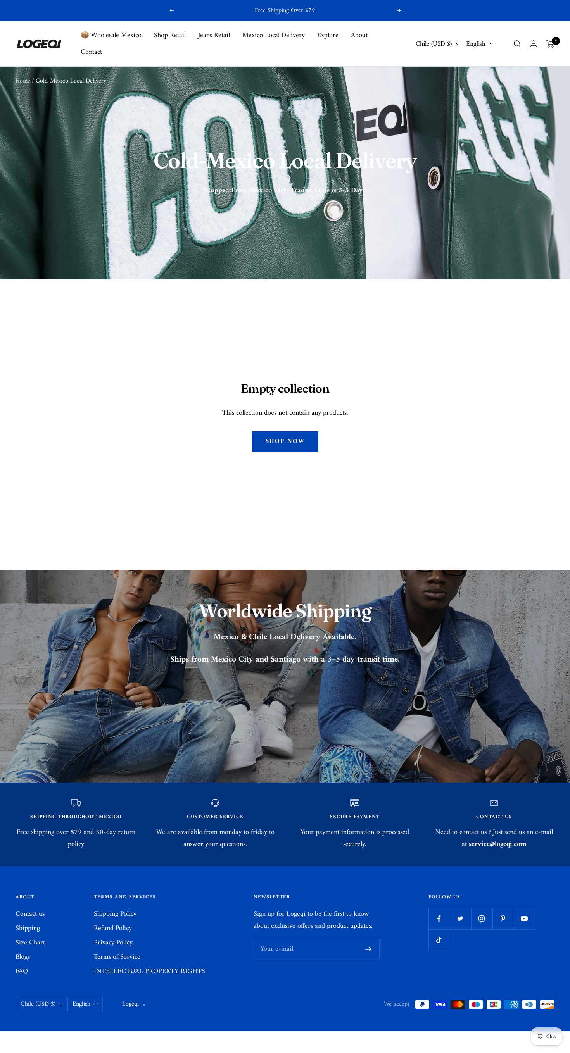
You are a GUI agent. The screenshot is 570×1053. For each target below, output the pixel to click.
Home (23, 81)
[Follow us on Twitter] (460, 918)
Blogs (23, 957)
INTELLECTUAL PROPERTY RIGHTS (149, 971)
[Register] (368, 949)
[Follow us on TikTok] (439, 940)
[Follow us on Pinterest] (503, 918)
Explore (328, 35)
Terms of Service (117, 957)
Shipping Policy (115, 914)
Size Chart (30, 943)
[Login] (533, 43)
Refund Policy (113, 928)
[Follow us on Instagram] (481, 918)
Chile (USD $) (434, 44)
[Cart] (550, 44)
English (475, 44)
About (359, 35)
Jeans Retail (214, 35)
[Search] (517, 43)
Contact (91, 52)
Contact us (30, 914)
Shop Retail (170, 35)
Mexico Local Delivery (273, 35)
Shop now (285, 441)
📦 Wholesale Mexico (111, 35)
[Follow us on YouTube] (524, 918)
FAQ (22, 971)
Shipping (28, 928)
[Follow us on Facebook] (439, 918)
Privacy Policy (113, 943)
